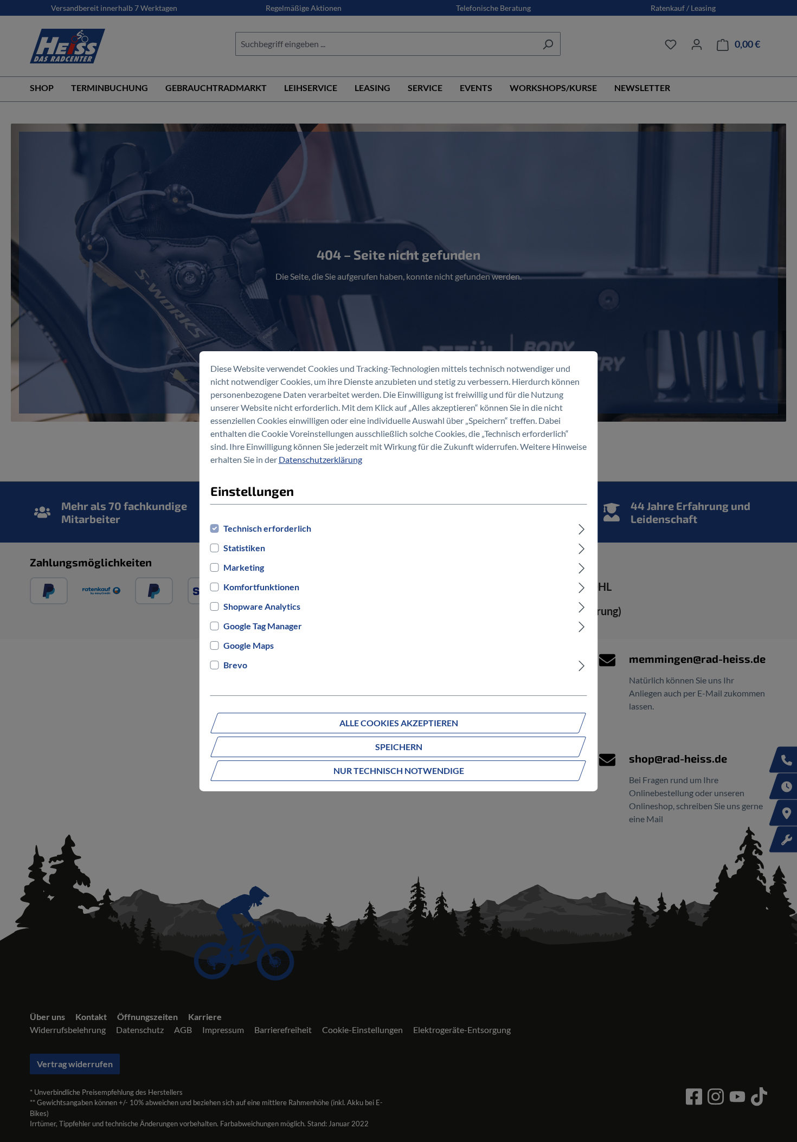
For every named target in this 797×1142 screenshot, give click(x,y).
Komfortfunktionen (261, 587)
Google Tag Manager (262, 626)
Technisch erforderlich (267, 528)
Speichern (398, 746)
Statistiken (244, 548)
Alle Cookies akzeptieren (398, 723)
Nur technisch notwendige (398, 770)
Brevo (235, 665)
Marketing (243, 567)
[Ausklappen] (581, 528)
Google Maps (248, 645)
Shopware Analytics (261, 606)
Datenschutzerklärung (320, 459)
